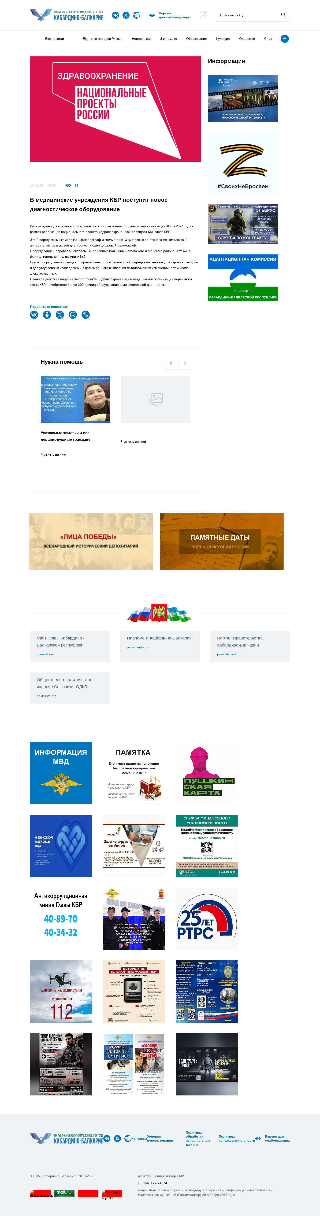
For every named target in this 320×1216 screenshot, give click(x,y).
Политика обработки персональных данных (198, 1138)
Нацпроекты (141, 38)
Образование (196, 38)
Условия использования (160, 1138)
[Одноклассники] (47, 317)
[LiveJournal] (86, 317)
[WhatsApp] (73, 317)
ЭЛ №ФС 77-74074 (152, 1183)
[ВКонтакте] (34, 317)
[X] (60, 317)
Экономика (168, 38)
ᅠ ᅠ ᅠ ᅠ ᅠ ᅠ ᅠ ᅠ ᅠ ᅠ (180, 1138)
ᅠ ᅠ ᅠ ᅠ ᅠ (174, 1138)
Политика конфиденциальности (237, 1138)
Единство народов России (103, 38)
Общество (247, 38)
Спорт (269, 38)
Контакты (139, 1138)
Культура (223, 38)
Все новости (54, 38)
